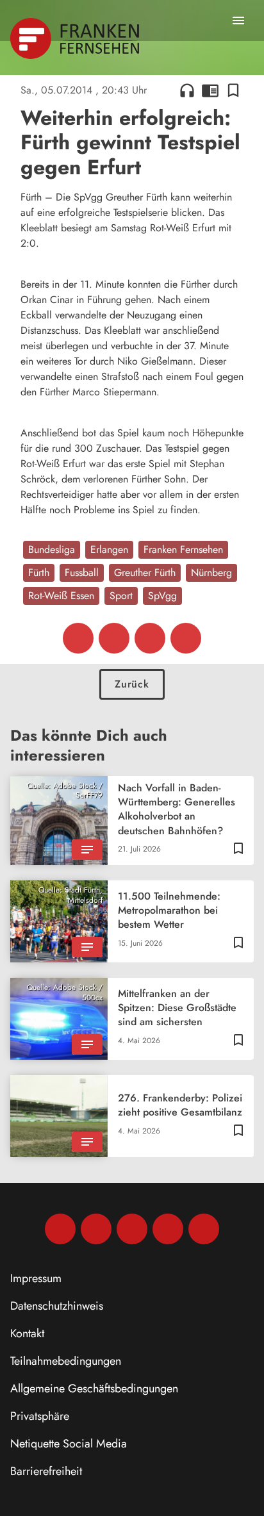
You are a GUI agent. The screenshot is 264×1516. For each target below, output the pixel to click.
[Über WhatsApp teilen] (150, 638)
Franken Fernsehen (183, 549)
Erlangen (109, 549)
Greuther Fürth (145, 572)
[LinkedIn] (168, 1229)
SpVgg (162, 595)
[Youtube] (132, 1229)
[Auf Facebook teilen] (78, 638)
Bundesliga (51, 549)
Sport (121, 595)
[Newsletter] (203, 1229)
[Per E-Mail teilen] (185, 638)
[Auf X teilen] (114, 638)
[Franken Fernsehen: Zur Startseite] (76, 38)
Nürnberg (211, 572)
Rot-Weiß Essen (61, 595)
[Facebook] (60, 1229)
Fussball (82, 572)
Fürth (38, 572)
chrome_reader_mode (210, 90)
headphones (187, 90)
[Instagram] (96, 1229)
